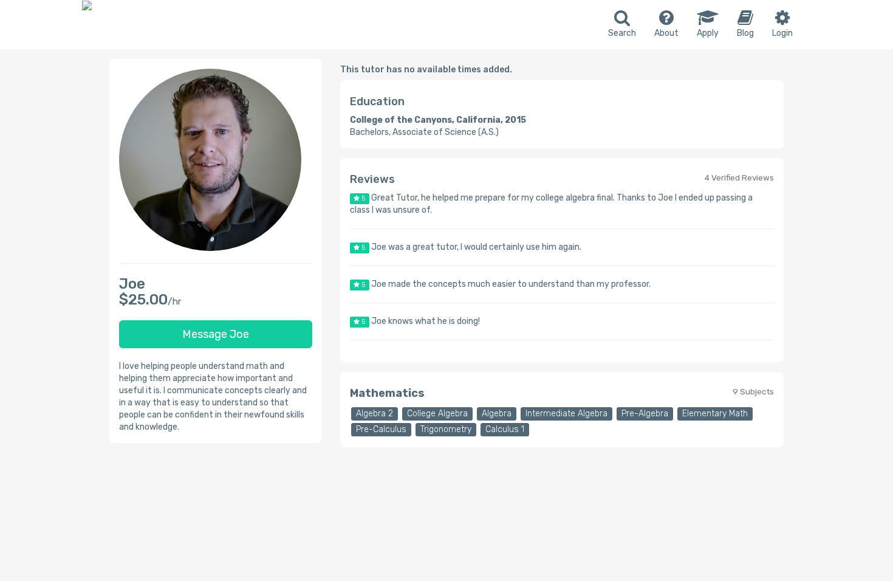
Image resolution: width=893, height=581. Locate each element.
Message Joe (215, 334)
